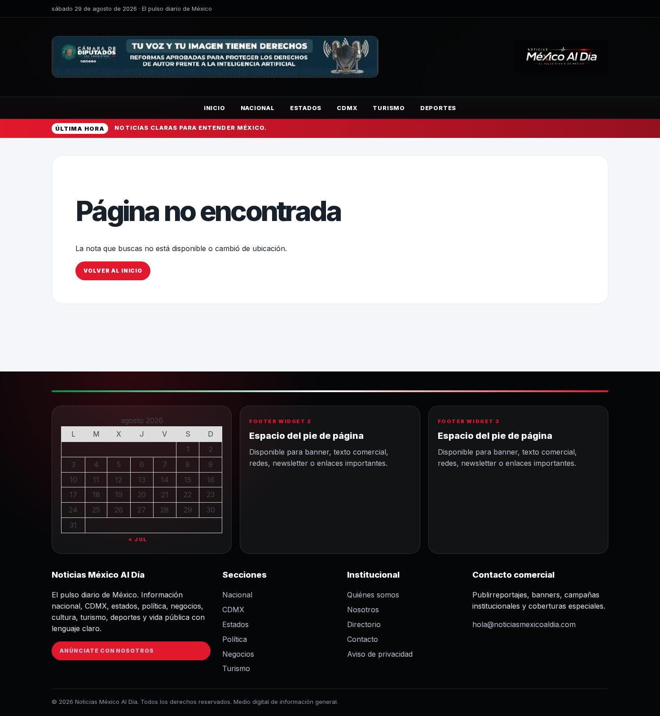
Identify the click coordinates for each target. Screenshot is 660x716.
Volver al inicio (113, 270)
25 (96, 509)
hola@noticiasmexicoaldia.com (524, 624)
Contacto (362, 639)
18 (96, 494)
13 (141, 479)
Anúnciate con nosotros (107, 650)
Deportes (438, 107)
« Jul (137, 539)
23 (211, 494)
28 (164, 509)
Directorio (364, 624)
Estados (305, 107)
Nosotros (363, 609)
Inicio (214, 107)
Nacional (258, 107)
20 (141, 494)
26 (118, 509)
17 (73, 494)
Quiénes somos (373, 594)
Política (234, 639)
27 (141, 509)
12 (118, 479)
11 (96, 479)
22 (188, 494)
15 (187, 479)
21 (164, 494)
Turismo (389, 107)
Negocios (238, 654)
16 (211, 479)
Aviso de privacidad (380, 654)
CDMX (347, 107)
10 (73, 479)
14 (165, 479)
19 (119, 494)
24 (73, 509)
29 (188, 509)
